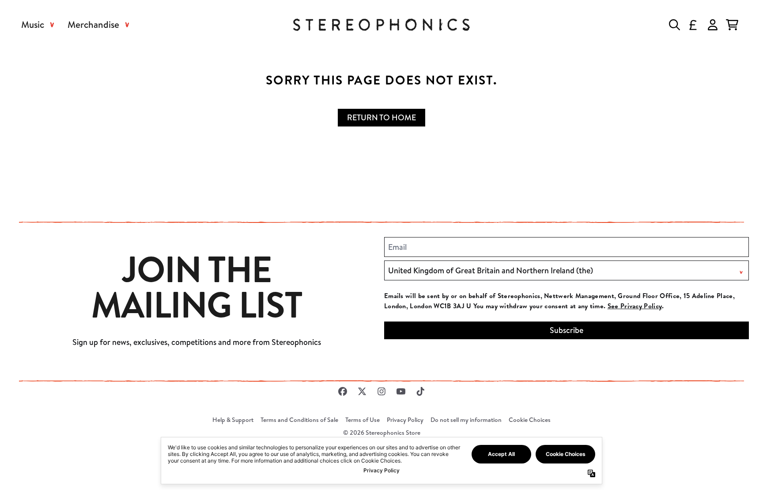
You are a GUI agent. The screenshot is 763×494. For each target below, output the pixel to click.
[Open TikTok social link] (420, 391)
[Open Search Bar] (674, 25)
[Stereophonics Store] (381, 25)
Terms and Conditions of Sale (299, 419)
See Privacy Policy (635, 305)
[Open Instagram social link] (381, 391)
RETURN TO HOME (381, 117)
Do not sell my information (466, 419)
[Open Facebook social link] (342, 391)
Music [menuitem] (32, 24)
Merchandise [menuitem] (93, 24)
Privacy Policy (405, 419)
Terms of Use (362, 419)
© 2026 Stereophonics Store (381, 432)
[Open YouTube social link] (401, 391)
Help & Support (232, 419)
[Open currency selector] (693, 24)
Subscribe (566, 330)
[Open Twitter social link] (362, 391)
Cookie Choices (530, 419)
